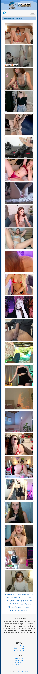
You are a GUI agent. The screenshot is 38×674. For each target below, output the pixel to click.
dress (23, 607)
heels (20, 594)
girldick (10, 603)
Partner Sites (19, 660)
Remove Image (19, 650)
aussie (27, 607)
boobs (28, 597)
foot (19, 607)
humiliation (28, 594)
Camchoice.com (24, 671)
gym (12, 597)
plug (19, 597)
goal (24, 600)
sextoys (20, 610)
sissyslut (8, 594)
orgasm (21, 604)
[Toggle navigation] (32, 13)
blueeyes (12, 607)
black (15, 594)
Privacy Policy (19, 646)
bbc (15, 597)
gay (21, 601)
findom (29, 601)
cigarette (28, 604)
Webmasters (19, 662)
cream (23, 597)
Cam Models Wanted (19, 665)
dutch (8, 597)
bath (25, 610)
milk (16, 604)
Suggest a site (19, 658)
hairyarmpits (12, 600)
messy (13, 610)
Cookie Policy (19, 648)
